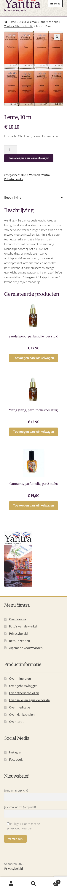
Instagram (16, 752)
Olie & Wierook (28, 22)
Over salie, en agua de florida (29, 700)
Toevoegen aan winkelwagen (28, 158)
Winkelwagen (52, 880)
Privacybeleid (18, 634)
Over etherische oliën (24, 693)
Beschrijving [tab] (12, 197)
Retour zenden (19, 641)
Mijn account (11, 883)
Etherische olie (49, 22)
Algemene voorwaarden (26, 648)
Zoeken (33, 883)
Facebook (16, 760)
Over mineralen (20, 679)
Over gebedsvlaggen (23, 686)
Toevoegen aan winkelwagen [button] (33, 358)
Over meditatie (19, 707)
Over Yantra (17, 619)
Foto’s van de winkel (23, 626)
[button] (57, 37)
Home (12, 22)
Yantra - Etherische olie (18, 26)
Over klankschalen (22, 715)
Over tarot (16, 722)
